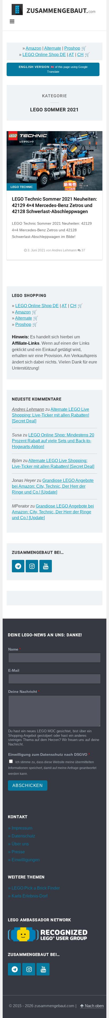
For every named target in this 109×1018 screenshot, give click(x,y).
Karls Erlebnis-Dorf (29, 896)
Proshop (72, 48)
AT (71, 54)
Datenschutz (23, 836)
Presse (18, 852)
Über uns (20, 844)
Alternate (52, 48)
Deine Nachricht (23, 691)
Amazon (33, 48)
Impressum (22, 828)
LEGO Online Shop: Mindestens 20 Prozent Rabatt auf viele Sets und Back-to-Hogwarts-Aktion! (53, 441)
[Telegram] (18, 566)
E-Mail (13, 670)
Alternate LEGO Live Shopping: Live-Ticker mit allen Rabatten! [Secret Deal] (50, 415)
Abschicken (27, 785)
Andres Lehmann (28, 409)
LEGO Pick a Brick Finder (36, 888)
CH (80, 54)
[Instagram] (32, 566)
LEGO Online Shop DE (44, 54)
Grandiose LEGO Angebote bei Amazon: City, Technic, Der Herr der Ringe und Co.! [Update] (53, 486)
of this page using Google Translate (53, 69)
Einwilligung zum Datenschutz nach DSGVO (49, 754)
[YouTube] (45, 566)
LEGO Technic (22, 186)
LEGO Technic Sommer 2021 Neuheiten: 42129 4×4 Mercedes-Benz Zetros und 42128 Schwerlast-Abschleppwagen (54, 205)
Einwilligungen (26, 860)
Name (14, 649)
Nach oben (94, 1006)
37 (83, 250)
